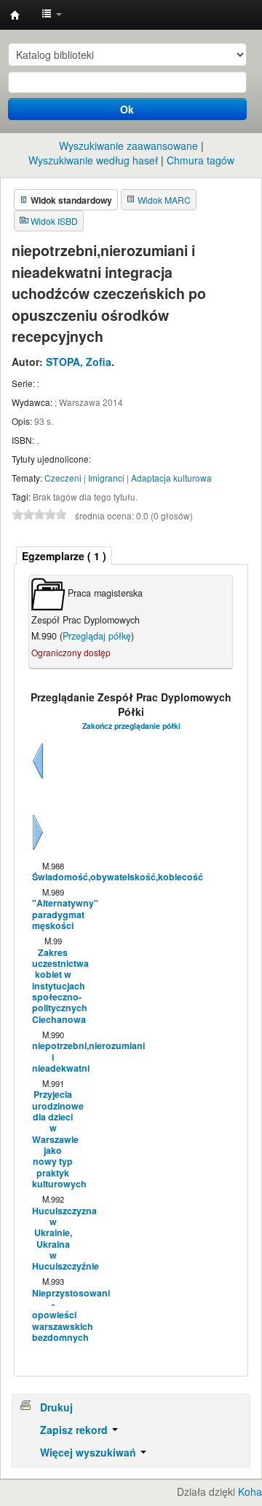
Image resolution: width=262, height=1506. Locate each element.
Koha (250, 1491)
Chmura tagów (200, 160)
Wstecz (38, 778)
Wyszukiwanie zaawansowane (128, 145)
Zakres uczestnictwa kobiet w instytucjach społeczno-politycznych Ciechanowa (52, 986)
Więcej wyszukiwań (89, 1452)
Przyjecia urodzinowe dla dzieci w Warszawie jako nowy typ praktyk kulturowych (52, 1139)
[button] (52, 14)
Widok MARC (164, 200)
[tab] (64, 555)
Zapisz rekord (75, 1429)
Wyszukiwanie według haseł (93, 160)
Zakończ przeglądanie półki (131, 725)
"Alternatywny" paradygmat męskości (52, 914)
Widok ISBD (54, 221)
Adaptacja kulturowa (171, 477)
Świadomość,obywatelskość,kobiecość (52, 877)
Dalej (38, 849)
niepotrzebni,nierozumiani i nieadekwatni (52, 1057)
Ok (127, 109)
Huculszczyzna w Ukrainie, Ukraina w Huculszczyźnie (52, 1239)
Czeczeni (63, 477)
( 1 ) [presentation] (64, 556)
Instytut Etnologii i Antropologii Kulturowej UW (15, 15)
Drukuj (56, 1407)
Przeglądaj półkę (97, 635)
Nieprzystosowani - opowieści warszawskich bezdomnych (52, 1316)
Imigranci (106, 477)
